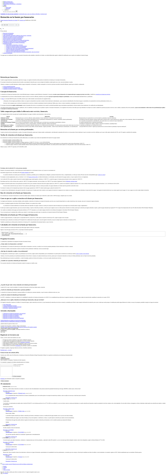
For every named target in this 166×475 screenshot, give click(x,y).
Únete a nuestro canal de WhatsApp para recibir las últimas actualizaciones (17, 464)
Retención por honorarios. (8, 33)
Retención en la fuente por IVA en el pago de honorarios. (14, 41)
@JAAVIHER (21, 432)
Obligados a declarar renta (71, 181)
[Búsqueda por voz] (16, 11)
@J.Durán (20, 456)
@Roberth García (21, 393)
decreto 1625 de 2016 (33, 176)
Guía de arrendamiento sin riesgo (10, 305)
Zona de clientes (6, 469)
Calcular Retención (5, 235)
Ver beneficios (3, 330)
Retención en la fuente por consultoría (11, 315)
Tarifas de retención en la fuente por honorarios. (13, 37)
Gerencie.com (22, 20)
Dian (3, 98)
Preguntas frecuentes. (7, 43)
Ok (1, 473)
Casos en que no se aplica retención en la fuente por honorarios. (16, 40)
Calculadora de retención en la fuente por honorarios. (14, 42)
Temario (4, 466)
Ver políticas (5, 473)
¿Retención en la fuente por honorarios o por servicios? (14, 313)
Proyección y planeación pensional (10, 308)
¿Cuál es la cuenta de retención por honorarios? (15, 50)
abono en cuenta (101, 174)
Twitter (6, 327)
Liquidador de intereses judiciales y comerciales (13, 88)
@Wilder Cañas (21, 411)
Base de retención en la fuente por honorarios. (12, 39)
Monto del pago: (5, 232)
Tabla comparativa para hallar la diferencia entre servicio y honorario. (17, 35)
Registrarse (8, 8)
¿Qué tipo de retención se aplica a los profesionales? (16, 46)
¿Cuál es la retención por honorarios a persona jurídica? (17, 49)
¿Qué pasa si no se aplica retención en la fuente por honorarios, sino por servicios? (22, 51)
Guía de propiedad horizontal (9, 86)
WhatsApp (25, 327)
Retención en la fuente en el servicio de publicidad (13, 318)
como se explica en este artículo (82, 253)
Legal (4, 468)
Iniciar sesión (8, 7)
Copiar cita (3, 357)
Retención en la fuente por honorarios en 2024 (12, 314)
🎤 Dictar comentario (17, 376)
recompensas (18, 345)
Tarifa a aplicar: (5, 233)
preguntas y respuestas (25, 342)
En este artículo (4, 31)
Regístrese (3, 378)
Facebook (15, 327)
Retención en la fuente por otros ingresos (11, 317)
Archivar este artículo (5, 358)
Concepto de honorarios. (8, 34)
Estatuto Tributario (25, 172)
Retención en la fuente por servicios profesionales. (13, 36)
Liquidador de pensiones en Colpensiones (11, 87)
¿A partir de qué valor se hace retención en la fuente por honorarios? (20, 48)
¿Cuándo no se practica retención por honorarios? (16, 47)
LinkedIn (35, 327)
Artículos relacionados (7, 53)
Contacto (5, 467)
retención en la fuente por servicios (103, 94)
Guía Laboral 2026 (7, 304)
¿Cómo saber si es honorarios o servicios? (14, 44)
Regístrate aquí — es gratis (6, 350)
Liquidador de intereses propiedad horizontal (12, 306)
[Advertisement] (39, 66)
